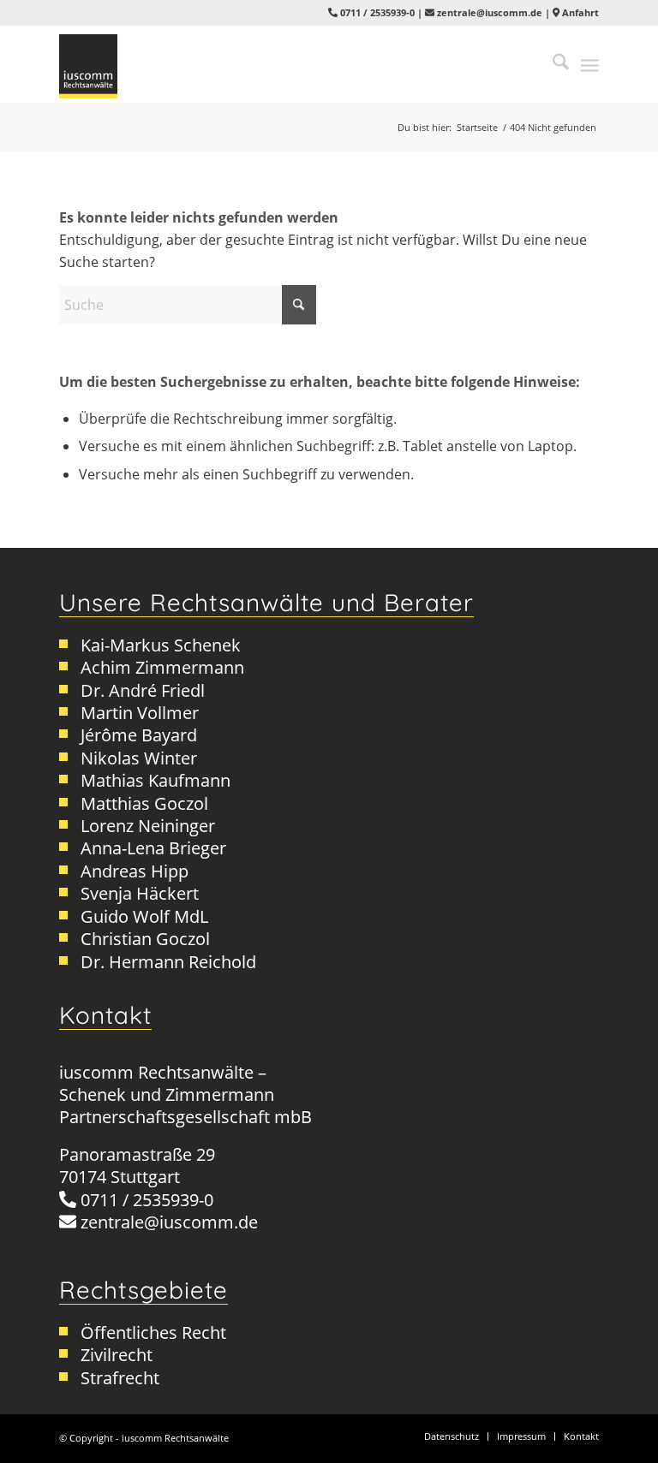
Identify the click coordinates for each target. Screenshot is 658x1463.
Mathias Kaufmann (155, 780)
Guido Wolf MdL (144, 916)
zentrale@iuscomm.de (489, 12)
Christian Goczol (145, 938)
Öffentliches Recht (153, 1332)
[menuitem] (552, 64)
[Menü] (590, 64)
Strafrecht (120, 1377)
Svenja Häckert (140, 893)
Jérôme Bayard (139, 734)
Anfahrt (579, 12)
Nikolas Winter (139, 758)
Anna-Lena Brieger (153, 847)
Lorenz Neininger (148, 825)
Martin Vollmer (140, 712)
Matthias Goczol (144, 803)
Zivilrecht (117, 1354)
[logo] (88, 66)
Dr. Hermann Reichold (168, 961)
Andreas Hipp (134, 871)
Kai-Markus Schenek (161, 645)
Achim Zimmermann (162, 667)
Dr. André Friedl (143, 690)
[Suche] (552, 64)
